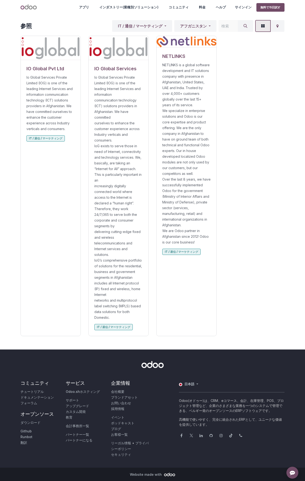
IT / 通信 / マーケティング (140, 26)
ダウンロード (30, 422)
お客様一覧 (119, 434)
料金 (202, 7)
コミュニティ (179, 7)
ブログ (116, 429)
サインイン (243, 7)
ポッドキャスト (122, 423)
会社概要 (117, 392)
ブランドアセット (124, 397)
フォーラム (28, 403)
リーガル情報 (121, 443)
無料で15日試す (270, 7)
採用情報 (117, 409)
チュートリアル (32, 392)
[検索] (245, 26)
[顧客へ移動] (51, 48)
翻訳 (23, 442)
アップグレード (77, 406)
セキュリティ (121, 454)
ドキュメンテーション (37, 397)
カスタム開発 (76, 412)
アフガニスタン (193, 26)
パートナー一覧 (77, 434)
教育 (69, 417)
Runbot (26, 437)
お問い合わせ (121, 403)
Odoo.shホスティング (83, 392)
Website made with (146, 474)
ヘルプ (221, 7)
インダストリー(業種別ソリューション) (128, 7)
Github (26, 431)
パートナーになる (79, 440)
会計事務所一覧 (77, 426)
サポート (72, 400)
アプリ (84, 7)
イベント (117, 417)
